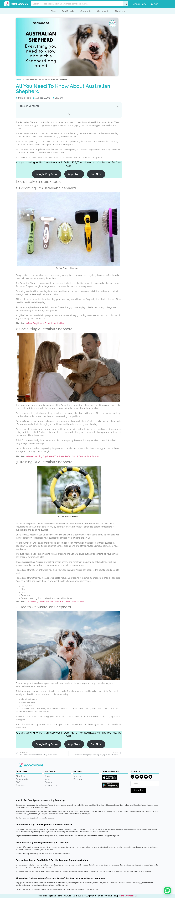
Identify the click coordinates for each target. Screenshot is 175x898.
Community (139, 4)
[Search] (125, 3)
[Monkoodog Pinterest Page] (150, 777)
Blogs (154, 4)
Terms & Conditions (127, 896)
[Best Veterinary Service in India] (16, 3)
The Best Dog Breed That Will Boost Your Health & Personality (54, 601)
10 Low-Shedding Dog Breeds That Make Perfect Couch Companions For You (62, 456)
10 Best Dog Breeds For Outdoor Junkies (44, 323)
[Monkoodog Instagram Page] (132, 777)
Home (18, 80)
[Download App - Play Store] (110, 785)
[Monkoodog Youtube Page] (146, 777)
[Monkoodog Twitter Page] (141, 777)
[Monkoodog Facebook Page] (137, 777)
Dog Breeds (67, 11)
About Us (120, 11)
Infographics (85, 11)
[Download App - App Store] (109, 777)
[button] (118, 106)
